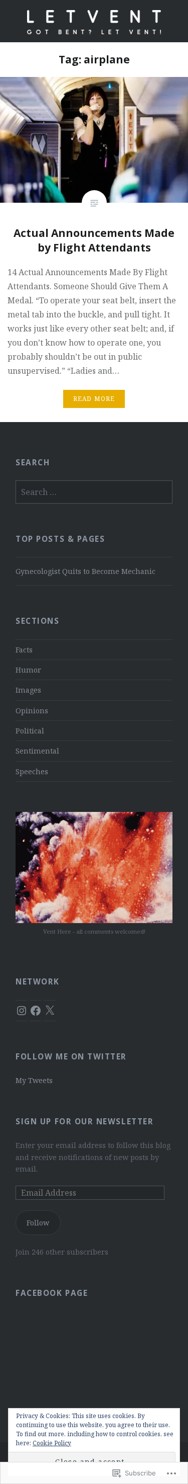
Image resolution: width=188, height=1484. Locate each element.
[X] (50, 1011)
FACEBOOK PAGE (52, 1293)
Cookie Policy (52, 1443)
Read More (94, 398)
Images (28, 690)
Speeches (32, 771)
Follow (38, 1222)
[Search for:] (94, 492)
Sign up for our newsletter (84, 1121)
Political (30, 730)
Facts (24, 649)
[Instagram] (22, 1011)
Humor (28, 670)
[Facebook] (36, 1011)
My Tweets (34, 1080)
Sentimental (37, 751)
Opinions (32, 710)
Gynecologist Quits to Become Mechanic (85, 571)
